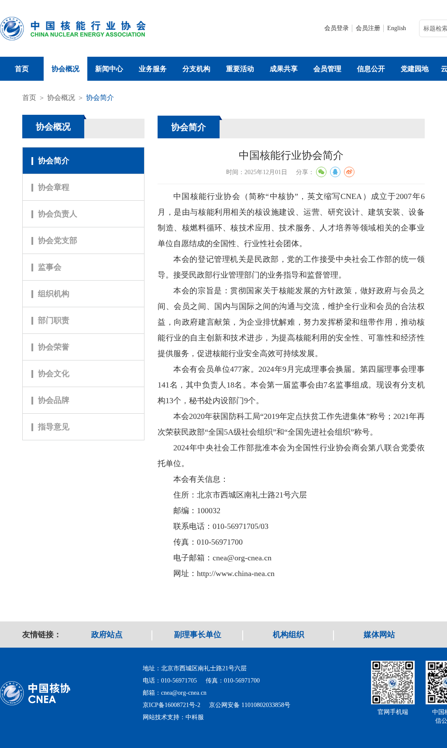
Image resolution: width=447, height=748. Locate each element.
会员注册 (368, 28)
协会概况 (65, 68)
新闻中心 (109, 68)
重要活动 (240, 68)
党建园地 (415, 68)
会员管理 (327, 68)
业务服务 (153, 68)
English (396, 28)
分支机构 (196, 68)
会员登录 (336, 28)
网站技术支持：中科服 (173, 717)
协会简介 (100, 97)
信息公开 (371, 68)
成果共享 (284, 68)
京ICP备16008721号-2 (171, 705)
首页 (22, 68)
